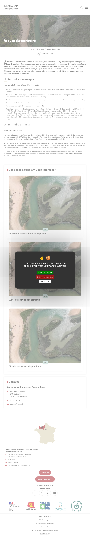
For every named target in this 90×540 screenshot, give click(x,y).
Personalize (45, 282)
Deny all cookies (46, 277)
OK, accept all (46, 272)
